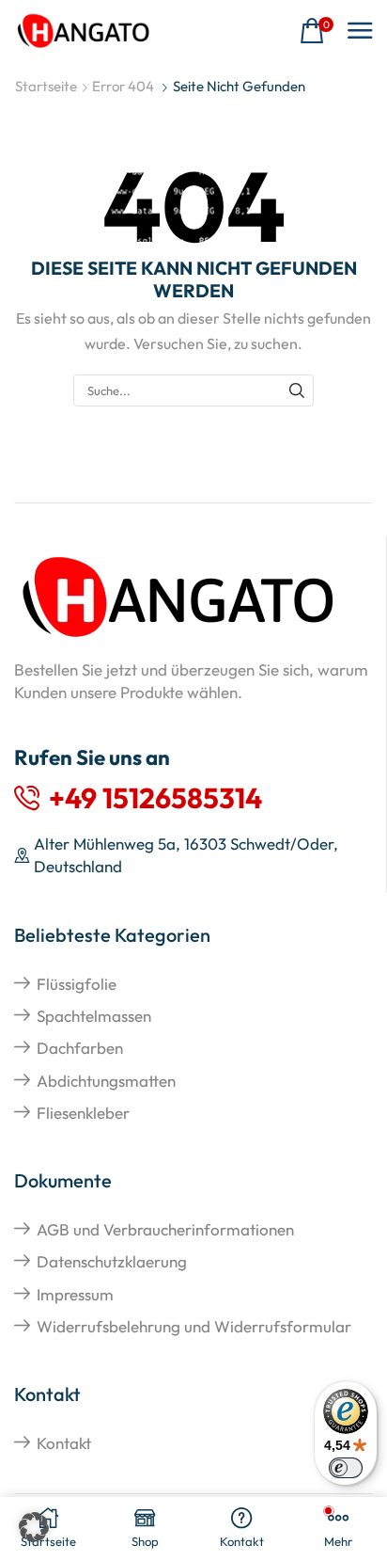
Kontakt (64, 1443)
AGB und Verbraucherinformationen (165, 1229)
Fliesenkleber (83, 1113)
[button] (316, 31)
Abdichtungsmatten (106, 1081)
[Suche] (297, 390)
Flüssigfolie (76, 984)
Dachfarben (80, 1048)
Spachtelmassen (94, 1016)
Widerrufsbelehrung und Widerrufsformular (194, 1326)
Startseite (46, 86)
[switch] (346, 1467)
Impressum (75, 1294)
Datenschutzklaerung (112, 1261)
